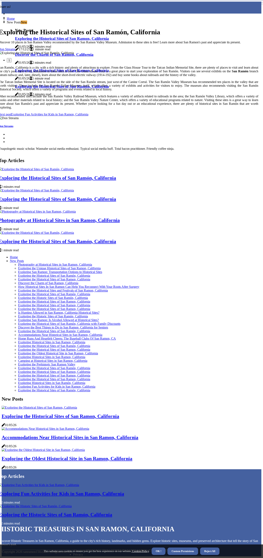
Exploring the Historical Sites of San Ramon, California (54, 279)
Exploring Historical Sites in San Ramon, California (51, 342)
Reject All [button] (209, 551)
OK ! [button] (158, 551)
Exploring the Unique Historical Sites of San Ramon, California (59, 268)
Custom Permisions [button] (183, 551)
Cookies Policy (140, 551)
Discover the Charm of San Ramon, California (48, 283)
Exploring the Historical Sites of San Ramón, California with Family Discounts (69, 323)
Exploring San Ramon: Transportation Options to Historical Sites (60, 272)
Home (11, 18)
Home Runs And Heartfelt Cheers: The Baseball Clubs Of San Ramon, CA (67, 338)
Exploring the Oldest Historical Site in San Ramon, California (58, 353)
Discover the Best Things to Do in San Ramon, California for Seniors (63, 327)
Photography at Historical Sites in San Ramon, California (55, 264)
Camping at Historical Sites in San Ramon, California (52, 360)
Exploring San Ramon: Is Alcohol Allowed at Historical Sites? (58, 320)
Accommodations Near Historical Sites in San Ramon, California (60, 335)
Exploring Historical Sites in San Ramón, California (51, 383)
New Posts (17, 261)
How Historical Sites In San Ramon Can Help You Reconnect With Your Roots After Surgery (78, 286)
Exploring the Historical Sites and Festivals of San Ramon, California (63, 290)
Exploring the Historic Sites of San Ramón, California (53, 298)
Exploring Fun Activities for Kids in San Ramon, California (56, 386)
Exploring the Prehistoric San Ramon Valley (46, 364)
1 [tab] (9, 60)
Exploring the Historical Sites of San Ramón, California (54, 275)
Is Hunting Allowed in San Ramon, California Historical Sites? (58, 312)
